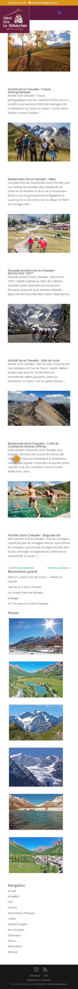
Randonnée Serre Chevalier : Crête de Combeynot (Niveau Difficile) (33, 445)
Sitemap (12, 952)
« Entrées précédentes (21, 568)
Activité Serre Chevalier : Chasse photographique (29, 90)
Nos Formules (16, 929)
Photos (12, 941)
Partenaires (14, 935)
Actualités (13, 896)
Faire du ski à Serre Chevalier (25, 587)
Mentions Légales (39, 980)
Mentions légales (18, 924)
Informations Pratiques (21, 913)
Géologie (13, 598)
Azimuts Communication (51, 984)
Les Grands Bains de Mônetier (25, 592)
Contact (12, 907)
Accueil (12, 891)
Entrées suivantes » (59, 568)
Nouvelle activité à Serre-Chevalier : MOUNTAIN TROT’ (32, 272)
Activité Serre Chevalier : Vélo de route (33, 360)
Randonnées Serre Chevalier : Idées (32, 179)
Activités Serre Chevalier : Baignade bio (34, 535)
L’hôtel (12, 918)
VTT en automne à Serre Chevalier (28, 603)
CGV (10, 902)
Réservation (15, 946)
